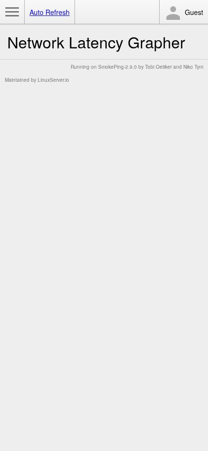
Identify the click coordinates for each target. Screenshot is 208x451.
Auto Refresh (50, 12)
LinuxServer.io (53, 79)
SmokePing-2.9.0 (117, 66)
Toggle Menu (12, 12)
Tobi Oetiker (158, 66)
